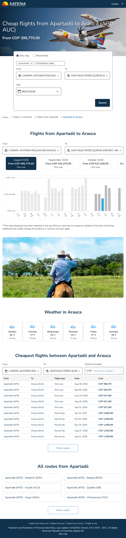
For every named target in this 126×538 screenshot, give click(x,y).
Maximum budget (93, 364)
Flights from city (57, 523)
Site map (63, 533)
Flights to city (91, 523)
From (18, 68)
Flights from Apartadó (47, 117)
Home (5, 117)
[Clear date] (57, 91)
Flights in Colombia (22, 117)
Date (18, 84)
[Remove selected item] (59, 75)
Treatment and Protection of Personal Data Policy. (32, 527)
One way (24, 55)
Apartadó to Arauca (73, 117)
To (66, 68)
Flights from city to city (38, 523)
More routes (63, 448)
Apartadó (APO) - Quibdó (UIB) (84, 487)
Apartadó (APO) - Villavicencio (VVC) (87, 497)
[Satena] (14, 4)
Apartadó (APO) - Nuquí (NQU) (22, 497)
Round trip (42, 55)
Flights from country (74, 523)
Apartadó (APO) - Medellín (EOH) (23, 477)
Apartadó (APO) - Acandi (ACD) (22, 487)
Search (102, 102)
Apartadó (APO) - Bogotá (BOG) (84, 477)
